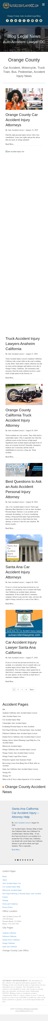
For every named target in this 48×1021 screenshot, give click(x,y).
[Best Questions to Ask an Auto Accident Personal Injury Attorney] (24, 469)
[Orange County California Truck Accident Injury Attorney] (24, 394)
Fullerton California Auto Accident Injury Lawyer (19, 733)
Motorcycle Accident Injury (12, 746)
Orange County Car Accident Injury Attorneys (22, 120)
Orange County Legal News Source (14, 756)
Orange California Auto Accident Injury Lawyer (19, 749)
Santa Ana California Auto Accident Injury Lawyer (20, 769)
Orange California (8, 943)
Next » (32, 689)
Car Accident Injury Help (11, 719)
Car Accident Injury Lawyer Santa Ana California (21, 647)
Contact (5, 897)
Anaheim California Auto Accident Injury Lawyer (19, 713)
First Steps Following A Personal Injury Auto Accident (21, 730)
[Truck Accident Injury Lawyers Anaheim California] (24, 241)
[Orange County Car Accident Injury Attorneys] (24, 99)
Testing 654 (6, 772)
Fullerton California (9, 936)
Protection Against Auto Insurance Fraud (16, 760)
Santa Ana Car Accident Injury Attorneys (18, 572)
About (4, 880)
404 (3, 709)
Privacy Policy (7, 907)
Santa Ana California (9, 946)
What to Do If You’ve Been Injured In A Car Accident (21, 779)
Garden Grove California (11, 940)
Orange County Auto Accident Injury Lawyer (18, 753)
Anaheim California (9, 933)
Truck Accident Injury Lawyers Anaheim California (23, 344)
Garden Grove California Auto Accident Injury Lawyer (21, 737)
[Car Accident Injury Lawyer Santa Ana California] (24, 623)
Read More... (10, 144)
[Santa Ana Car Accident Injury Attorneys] (24, 548)
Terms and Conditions (10, 904)
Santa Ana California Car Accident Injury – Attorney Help (22, 813)
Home (4, 876)
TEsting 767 (6, 776)
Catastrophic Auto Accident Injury (14, 723)
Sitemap (5, 900)
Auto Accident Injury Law (11, 716)
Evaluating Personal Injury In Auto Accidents (18, 726)
